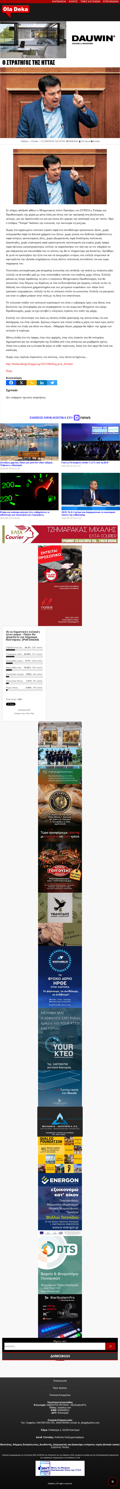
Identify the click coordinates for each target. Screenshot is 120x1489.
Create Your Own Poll (24, 713)
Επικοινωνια (111, 1)
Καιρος (73, 1)
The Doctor (85, 141)
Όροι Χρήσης (60, 1388)
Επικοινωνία (60, 1381)
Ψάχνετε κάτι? (60, 1341)
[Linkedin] (42, 382)
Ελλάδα (96, 141)
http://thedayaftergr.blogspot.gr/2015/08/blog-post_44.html (39, 363)
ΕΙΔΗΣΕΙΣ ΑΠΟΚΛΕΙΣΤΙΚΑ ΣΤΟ (51, 417)
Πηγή (9, 370)
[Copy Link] (31, 382)
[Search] (110, 1346)
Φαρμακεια (59, 1)
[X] (21, 382)
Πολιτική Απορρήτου (60, 1395)
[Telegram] (52, 382)
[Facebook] (11, 382)
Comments (24, 710)
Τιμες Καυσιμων (90, 1)
